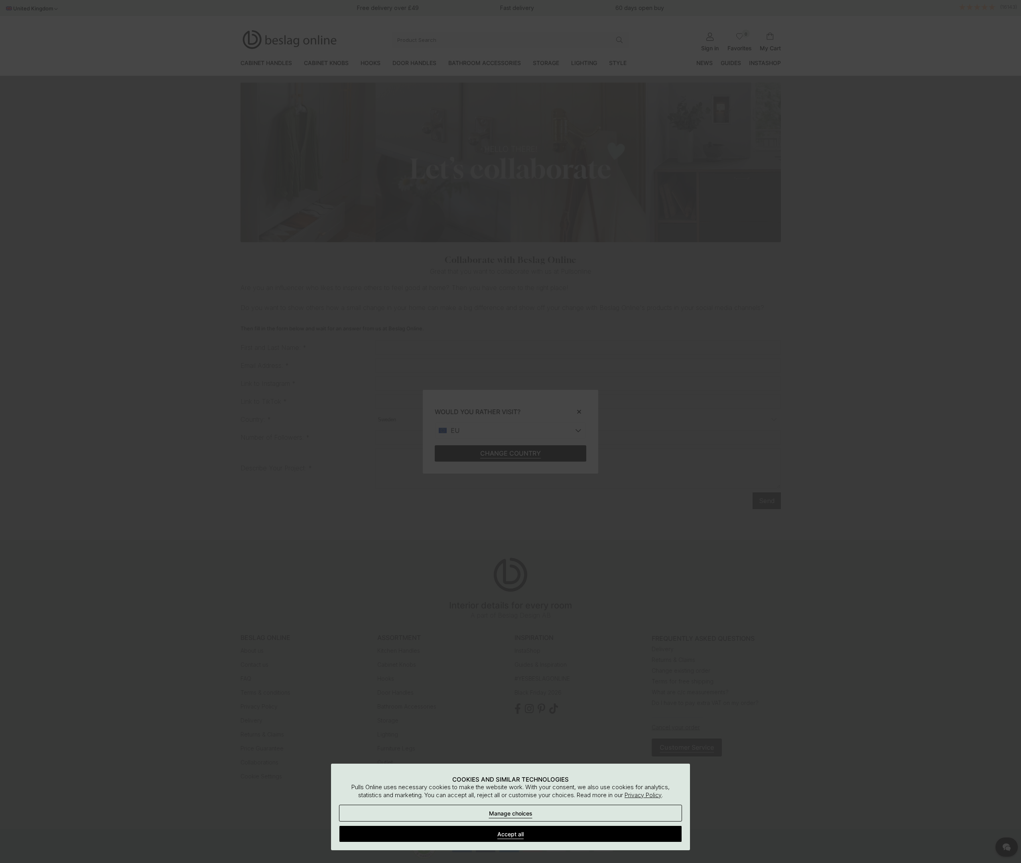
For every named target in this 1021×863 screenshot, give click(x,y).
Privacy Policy (643, 795)
